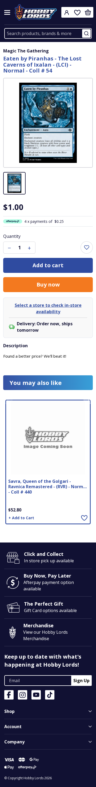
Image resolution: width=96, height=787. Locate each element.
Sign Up (81, 680)
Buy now (48, 284)
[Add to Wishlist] (84, 517)
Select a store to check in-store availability (48, 308)
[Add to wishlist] (87, 247)
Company (14, 742)
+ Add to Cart (21, 517)
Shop (9, 711)
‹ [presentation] (8, 399)
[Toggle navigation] (7, 12)
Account (13, 726)
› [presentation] (88, 399)
